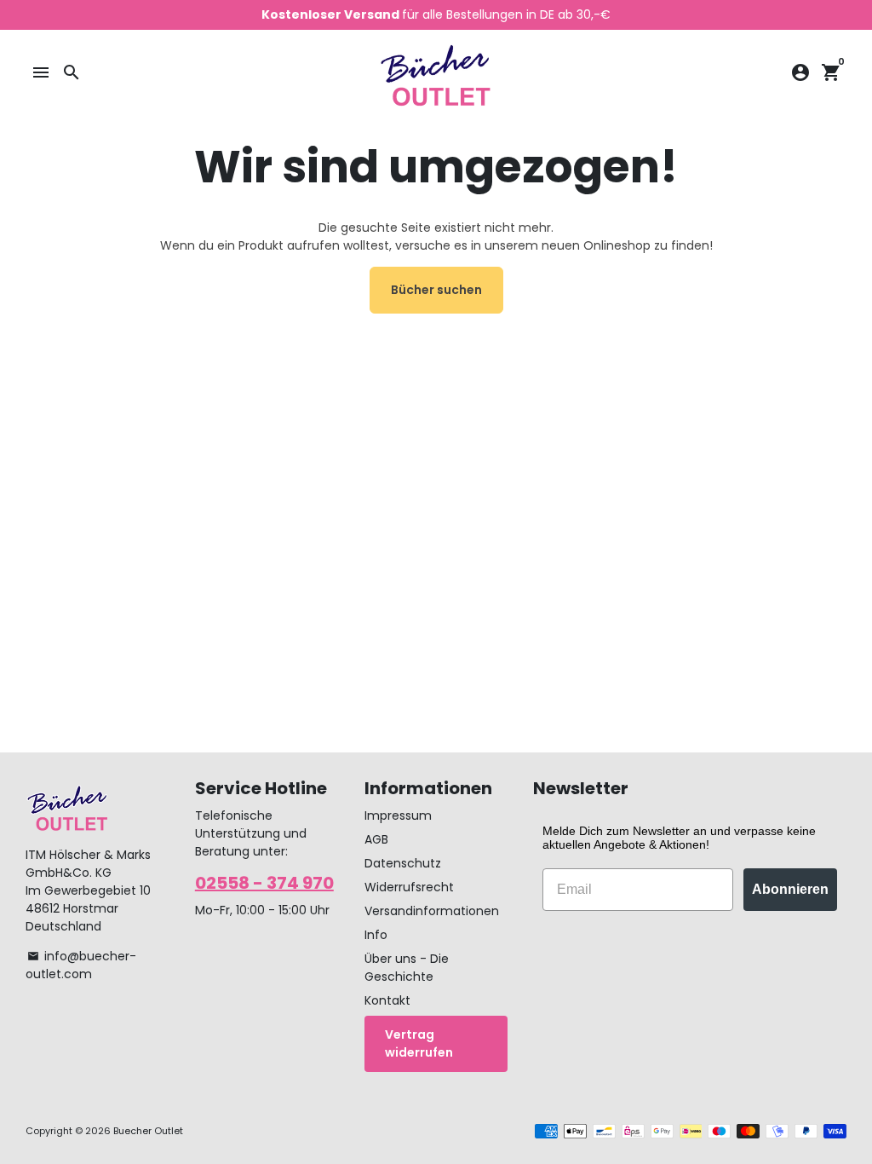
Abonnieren (790, 889)
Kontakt (387, 1000)
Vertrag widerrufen (419, 1043)
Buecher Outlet (148, 1131)
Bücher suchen (436, 289)
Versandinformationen (431, 910)
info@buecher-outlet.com (81, 965)
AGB (376, 839)
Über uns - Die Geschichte (406, 967)
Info (375, 934)
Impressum (398, 815)
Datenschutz (402, 863)
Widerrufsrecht (409, 887)
